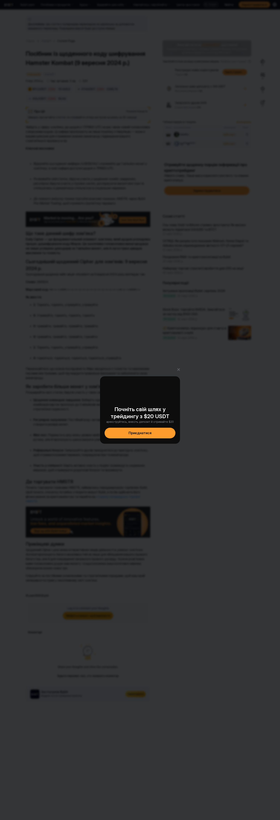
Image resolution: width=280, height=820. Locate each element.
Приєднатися (140, 433)
